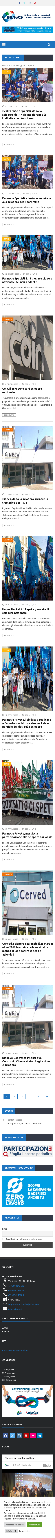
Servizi (6, 72)
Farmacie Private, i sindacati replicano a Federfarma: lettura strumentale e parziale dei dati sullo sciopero (26, 723)
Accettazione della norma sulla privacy (24, 1239)
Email (4, 1229)
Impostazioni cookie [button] (15, 1525)
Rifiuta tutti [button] (11, 1531)
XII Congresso (8, 1376)
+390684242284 (16, 1295)
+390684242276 (16, 1290)
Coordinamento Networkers (15, 1350)
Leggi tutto (9, 144)
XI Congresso (8, 1373)
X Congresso (8, 1369)
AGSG (5, 1328)
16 (39, 1096)
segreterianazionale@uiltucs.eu (23, 1304)
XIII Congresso (9, 1380)
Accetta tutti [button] (34, 1525)
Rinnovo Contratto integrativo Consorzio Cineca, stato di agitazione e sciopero (26, 1061)
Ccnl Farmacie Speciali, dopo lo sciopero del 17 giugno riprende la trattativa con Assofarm (24, 114)
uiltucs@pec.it (15, 1309)
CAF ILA (5, 1331)
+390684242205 (16, 1286)
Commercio (8, 319)
